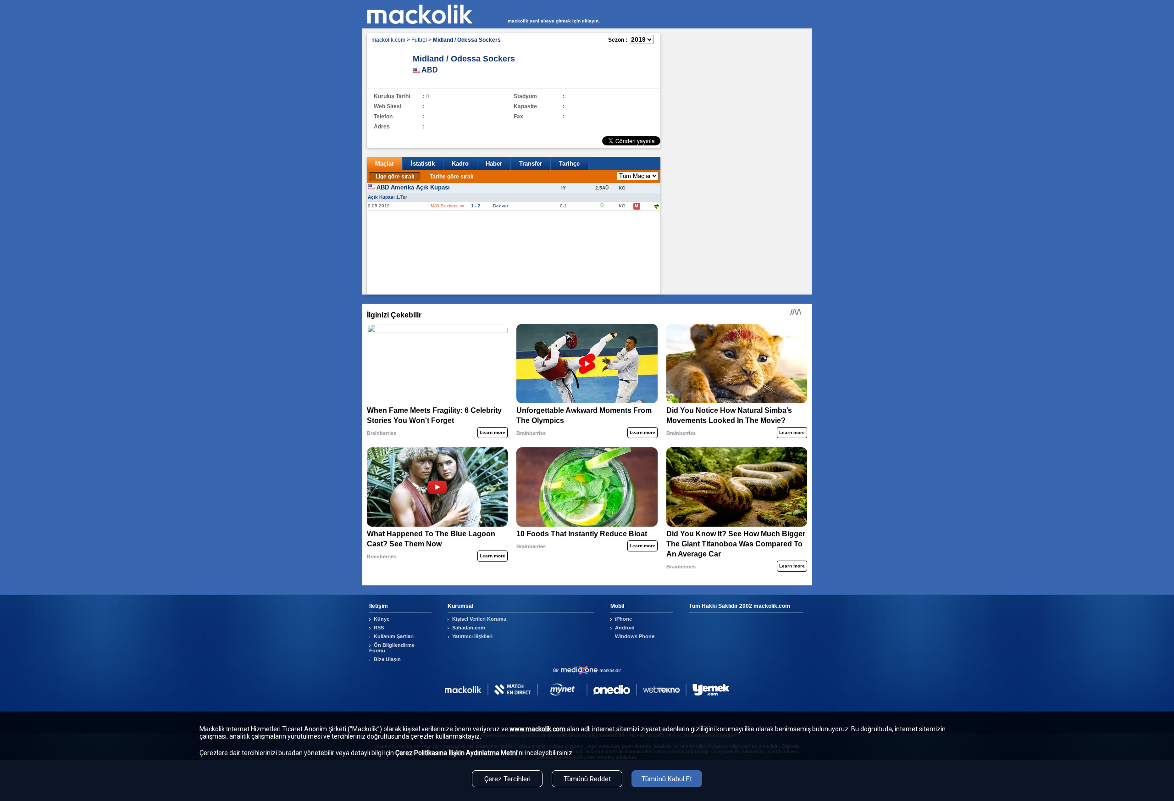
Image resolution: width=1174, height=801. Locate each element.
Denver (500, 205)
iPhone (623, 619)
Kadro (460, 163)
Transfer (530, 163)
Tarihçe (569, 163)
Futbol (419, 40)
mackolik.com (388, 40)
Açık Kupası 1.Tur (387, 197)
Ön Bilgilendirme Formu (392, 647)
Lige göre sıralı (395, 176)
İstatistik (423, 163)
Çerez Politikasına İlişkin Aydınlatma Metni (456, 752)
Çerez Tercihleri (507, 779)
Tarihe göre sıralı (451, 176)
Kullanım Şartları (394, 636)
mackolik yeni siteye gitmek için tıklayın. (554, 20)
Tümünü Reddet (587, 779)
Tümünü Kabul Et (667, 779)
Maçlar (384, 163)
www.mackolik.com (537, 729)
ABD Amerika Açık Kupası (413, 187)
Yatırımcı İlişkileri (472, 636)
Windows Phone (634, 636)
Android (625, 627)
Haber (494, 163)
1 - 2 (476, 205)
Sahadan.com (468, 627)
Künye (381, 619)
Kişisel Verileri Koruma (479, 619)
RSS (379, 627)
